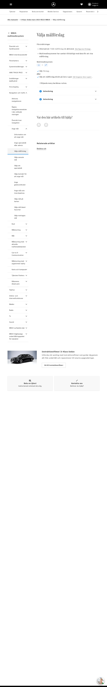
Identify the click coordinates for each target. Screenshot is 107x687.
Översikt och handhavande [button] (14, 47)
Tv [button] (10, 316)
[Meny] (11, 4)
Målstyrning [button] (16, 230)
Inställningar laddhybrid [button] (14, 79)
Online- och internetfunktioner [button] (16, 297)
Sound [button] (11, 322)
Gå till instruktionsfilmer (53, 365)
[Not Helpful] (46, 125)
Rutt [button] (13, 224)
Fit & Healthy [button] (14, 87)
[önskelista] (81, 4)
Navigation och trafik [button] (17, 93)
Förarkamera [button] (14, 61)
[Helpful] (39, 125)
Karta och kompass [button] (19, 269)
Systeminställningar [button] (16, 67)
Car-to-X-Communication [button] (18, 254)
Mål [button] (13, 236)
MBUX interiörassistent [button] (17, 55)
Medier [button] (11, 304)
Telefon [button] (12, 290)
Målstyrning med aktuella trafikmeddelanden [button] (19, 244)
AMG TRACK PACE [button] (16, 72)
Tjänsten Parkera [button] (18, 275)
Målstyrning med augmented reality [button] (18, 262)
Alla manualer (13, 20)
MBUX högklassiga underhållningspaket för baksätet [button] (16, 336)
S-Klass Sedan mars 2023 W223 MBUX (35, 20)
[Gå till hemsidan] (53, 4)
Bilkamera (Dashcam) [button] (16, 282)
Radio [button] (11, 310)
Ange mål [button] (15, 129)
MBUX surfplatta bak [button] (17, 328)
